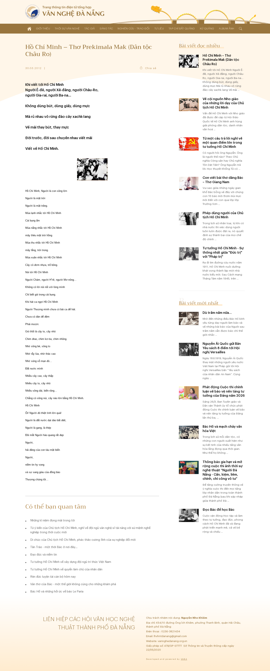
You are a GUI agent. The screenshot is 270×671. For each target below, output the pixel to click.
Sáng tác (106, 28)
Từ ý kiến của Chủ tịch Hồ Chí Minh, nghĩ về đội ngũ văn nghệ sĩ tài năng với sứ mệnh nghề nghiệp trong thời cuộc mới (90, 530)
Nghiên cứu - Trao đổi (133, 28)
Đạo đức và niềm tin (43, 554)
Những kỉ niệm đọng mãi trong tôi (52, 520)
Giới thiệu (43, 28)
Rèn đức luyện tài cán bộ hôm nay (53, 576)
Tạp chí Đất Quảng (182, 28)
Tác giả (89, 28)
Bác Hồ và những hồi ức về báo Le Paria (56, 591)
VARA (184, 659)
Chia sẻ (150, 68)
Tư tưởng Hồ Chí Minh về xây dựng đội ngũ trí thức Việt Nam (70, 561)
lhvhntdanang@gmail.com (171, 636)
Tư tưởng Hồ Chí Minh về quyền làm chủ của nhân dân (66, 569)
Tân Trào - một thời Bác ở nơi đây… (53, 547)
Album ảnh (226, 28)
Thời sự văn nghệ (67, 28)
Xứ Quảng (207, 28)
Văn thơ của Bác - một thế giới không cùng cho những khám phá (73, 584)
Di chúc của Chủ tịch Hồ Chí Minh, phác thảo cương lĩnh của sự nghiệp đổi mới (83, 539)
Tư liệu (159, 28)
